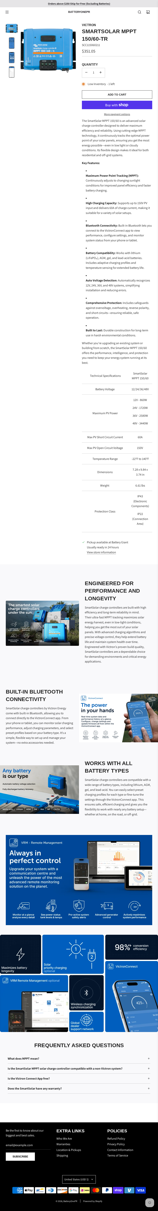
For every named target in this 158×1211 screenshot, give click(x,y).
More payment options (117, 114)
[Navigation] (7, 12)
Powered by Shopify (92, 1201)
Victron (89, 25)
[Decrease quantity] (86, 73)
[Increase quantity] (100, 73)
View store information (101, 552)
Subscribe (20, 1156)
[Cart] (148, 12)
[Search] (139, 12)
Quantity (90, 64)
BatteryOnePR (79, 11)
